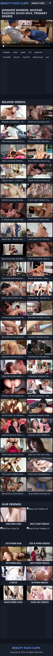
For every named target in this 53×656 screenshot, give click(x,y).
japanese (38, 52)
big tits (17, 57)
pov (47, 57)
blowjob (6, 52)
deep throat (38, 57)
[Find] (50, 3)
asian (15, 52)
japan (23, 52)
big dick (26, 57)
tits (30, 52)
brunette (7, 57)
